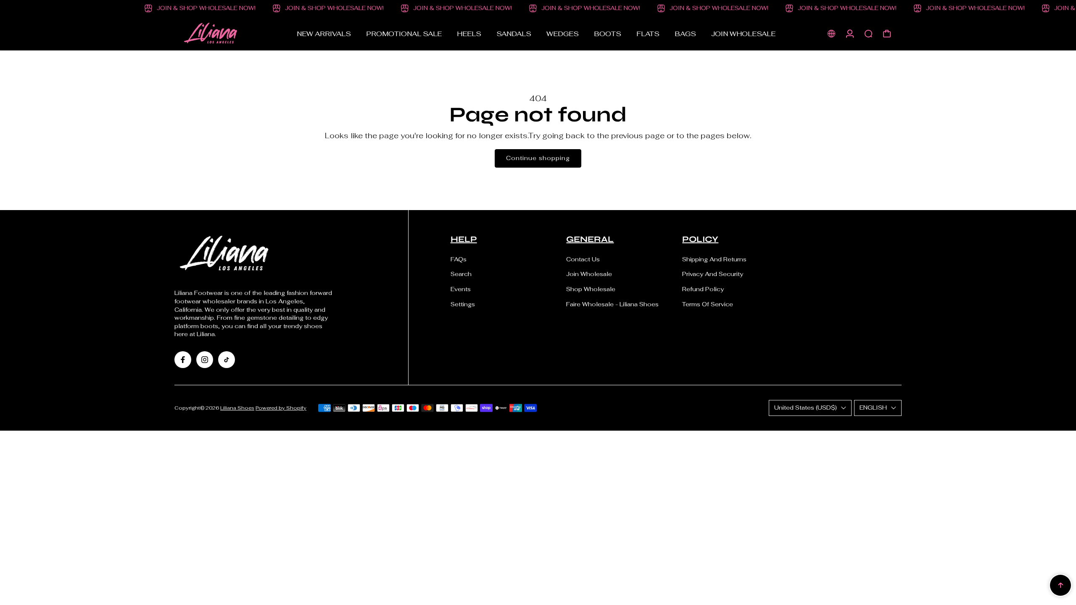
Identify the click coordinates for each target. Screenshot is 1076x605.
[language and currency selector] (831, 33)
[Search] (868, 33)
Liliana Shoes (237, 408)
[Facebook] (182, 359)
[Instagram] (204, 359)
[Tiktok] (226, 359)
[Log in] (849, 33)
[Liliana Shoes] (233, 33)
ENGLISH (873, 407)
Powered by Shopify (281, 408)
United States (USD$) (805, 407)
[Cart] (886, 33)
